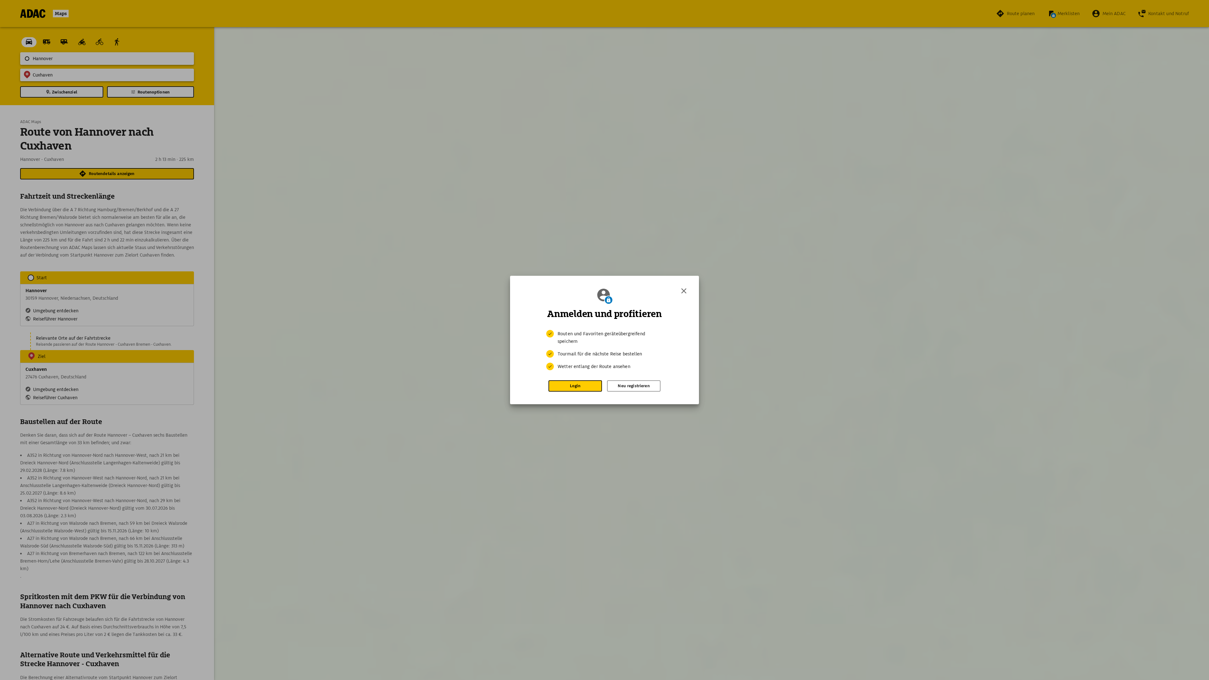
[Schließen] (683, 290)
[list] (604, 350)
